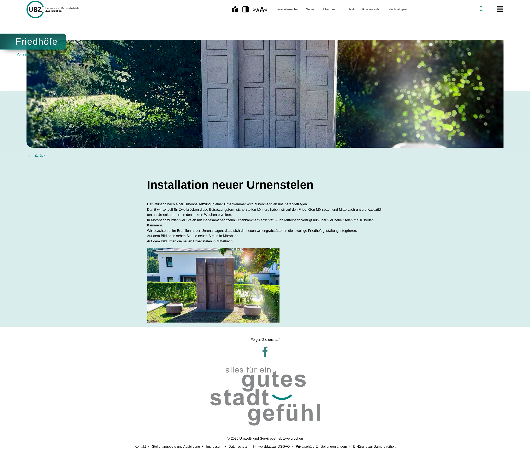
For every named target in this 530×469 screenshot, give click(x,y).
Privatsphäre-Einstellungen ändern (321, 446)
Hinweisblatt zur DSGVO (271, 446)
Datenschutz (238, 446)
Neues (310, 9)
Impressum (214, 446)
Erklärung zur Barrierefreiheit (374, 446)
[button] (245, 9)
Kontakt (349, 9)
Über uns (329, 9)
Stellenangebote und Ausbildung (176, 446)
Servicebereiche (287, 9)
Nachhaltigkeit (397, 9)
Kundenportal (371, 9)
